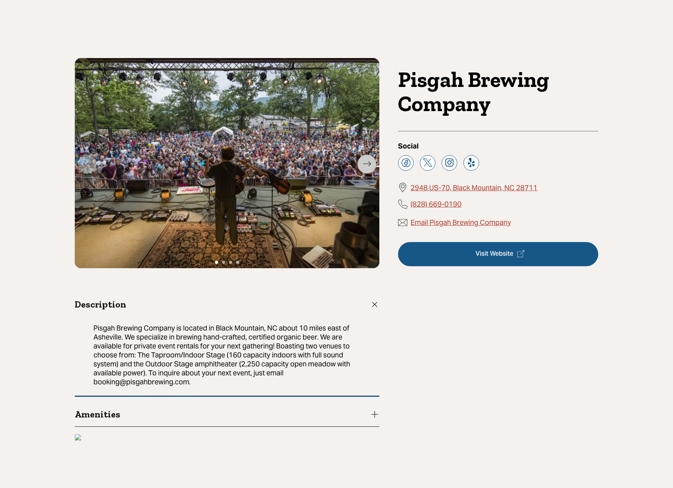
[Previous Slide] (87, 164)
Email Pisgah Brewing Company (460, 222)
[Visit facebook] (406, 162)
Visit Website (494, 253)
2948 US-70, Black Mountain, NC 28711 (473, 187)
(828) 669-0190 (436, 203)
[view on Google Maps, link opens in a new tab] (78, 438)
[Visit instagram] (449, 162)
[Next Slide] (367, 164)
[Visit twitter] (427, 162)
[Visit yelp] (471, 162)
